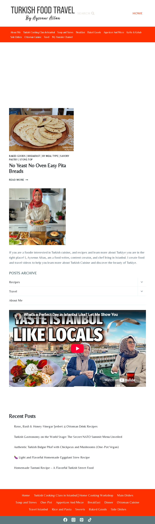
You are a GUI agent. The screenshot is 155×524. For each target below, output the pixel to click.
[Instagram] (73, 520)
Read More (18, 179)
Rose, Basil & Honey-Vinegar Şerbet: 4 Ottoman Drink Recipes (56, 426)
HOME (138, 13)
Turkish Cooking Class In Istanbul (39, 32)
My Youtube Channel (62, 37)
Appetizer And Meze (114, 32)
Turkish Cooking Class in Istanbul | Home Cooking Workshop (73, 495)
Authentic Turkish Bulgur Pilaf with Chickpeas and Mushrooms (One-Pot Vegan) (66, 447)
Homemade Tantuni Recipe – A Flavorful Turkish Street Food (54, 468)
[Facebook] (65, 520)
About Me (15, 32)
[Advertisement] (77, 70)
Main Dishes (125, 495)
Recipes (14, 282)
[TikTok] (90, 520)
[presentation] (41, 129)
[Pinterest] (82, 520)
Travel (46, 37)
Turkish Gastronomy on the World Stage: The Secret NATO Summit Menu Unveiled (68, 437)
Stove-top (26, 159)
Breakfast (80, 32)
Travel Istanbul (38, 509)
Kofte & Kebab (134, 32)
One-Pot (46, 502)
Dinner (108, 502)
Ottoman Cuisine (32, 37)
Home (26, 495)
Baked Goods (94, 32)
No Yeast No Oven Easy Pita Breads (37, 168)
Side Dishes (16, 37)
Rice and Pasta (61, 509)
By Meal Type (50, 156)
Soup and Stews (65, 32)
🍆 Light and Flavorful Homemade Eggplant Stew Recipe (52, 457)
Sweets (80, 509)
